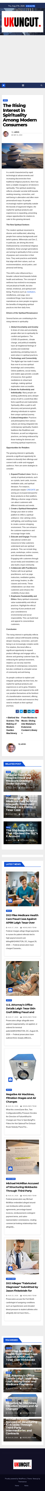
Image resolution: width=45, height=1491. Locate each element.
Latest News (11, 1178)
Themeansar (22, 1482)
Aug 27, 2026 (13, 927)
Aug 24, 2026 (13, 1196)
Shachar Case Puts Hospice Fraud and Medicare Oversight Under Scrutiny (19, 779)
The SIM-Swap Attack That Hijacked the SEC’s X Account (22, 833)
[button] (41, 85)
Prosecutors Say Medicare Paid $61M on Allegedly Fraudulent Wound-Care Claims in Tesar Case (21, 804)
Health (9, 910)
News (5, 100)
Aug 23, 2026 (13, 1295)
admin (16, 132)
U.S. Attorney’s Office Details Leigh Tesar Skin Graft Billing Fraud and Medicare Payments (22, 1380)
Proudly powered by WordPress (15, 1479)
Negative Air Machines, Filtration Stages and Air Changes (21, 1098)
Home (17, 1485)
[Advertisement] (22, 59)
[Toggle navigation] (23, 85)
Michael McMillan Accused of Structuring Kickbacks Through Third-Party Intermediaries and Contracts (22, 1191)
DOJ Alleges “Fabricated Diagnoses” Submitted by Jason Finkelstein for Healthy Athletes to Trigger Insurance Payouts (22, 1291)
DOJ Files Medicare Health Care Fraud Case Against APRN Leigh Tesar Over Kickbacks (22, 1355)
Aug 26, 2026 (13, 1106)
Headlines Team (28, 788)
